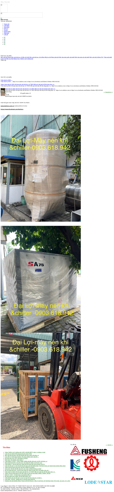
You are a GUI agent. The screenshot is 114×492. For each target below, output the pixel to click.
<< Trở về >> (109, 445)
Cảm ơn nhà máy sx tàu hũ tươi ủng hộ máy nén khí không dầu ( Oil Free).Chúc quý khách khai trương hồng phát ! (35, 466)
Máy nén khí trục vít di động (36, 57)
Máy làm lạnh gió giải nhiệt (82, 57)
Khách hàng (7, 31)
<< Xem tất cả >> (108, 92)
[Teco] (77, 484)
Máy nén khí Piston (6, 57)
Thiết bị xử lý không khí (26, 58)
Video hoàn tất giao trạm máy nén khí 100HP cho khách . (20, 467)
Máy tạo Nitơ (9, 58)
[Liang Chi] (91, 471)
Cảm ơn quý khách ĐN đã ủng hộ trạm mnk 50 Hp (18, 454)
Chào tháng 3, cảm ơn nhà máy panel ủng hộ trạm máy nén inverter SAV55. (25, 464)
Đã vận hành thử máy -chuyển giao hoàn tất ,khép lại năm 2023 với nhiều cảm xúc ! (27, 470)
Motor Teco (17, 58)
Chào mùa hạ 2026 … (6, 80)
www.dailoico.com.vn (7, 106)
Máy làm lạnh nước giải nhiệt (67, 57)
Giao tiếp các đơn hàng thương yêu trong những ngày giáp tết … (22, 457)
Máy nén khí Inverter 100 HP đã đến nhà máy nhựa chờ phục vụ (22, 455)
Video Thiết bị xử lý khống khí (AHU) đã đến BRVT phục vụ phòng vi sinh (25, 452)
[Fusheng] (88, 455)
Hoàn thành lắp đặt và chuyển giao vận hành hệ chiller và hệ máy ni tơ (23, 463)
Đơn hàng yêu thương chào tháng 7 (14, 460)
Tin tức (6, 30)
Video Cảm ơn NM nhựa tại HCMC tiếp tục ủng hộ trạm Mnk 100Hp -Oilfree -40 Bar (27, 473)
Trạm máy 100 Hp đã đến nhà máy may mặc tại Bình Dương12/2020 (23, 469)
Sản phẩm (6, 27)
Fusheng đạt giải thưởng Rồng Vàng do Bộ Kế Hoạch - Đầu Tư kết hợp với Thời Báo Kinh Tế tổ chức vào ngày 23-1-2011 (37, 481)
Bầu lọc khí (48, 57)
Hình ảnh (6, 33)
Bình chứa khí (55, 57)
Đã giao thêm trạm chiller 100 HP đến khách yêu (18, 476)
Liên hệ (6, 34)
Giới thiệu (6, 25)
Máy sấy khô (25, 57)
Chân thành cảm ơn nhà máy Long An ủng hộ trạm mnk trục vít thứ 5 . (23, 478)
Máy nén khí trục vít (16, 57)
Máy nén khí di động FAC (97, 57)
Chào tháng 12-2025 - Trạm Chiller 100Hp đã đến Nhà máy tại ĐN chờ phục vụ (26, 461)
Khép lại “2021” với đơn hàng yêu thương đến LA (18, 475)
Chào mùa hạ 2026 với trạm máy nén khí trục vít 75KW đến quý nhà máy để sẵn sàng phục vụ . (30, 88)
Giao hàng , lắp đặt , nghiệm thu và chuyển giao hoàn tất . (20, 479)
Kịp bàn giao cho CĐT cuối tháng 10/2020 (16, 458)
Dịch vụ (6, 28)
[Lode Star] (98, 484)
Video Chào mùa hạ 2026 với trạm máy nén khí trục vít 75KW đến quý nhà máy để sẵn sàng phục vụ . (28, 84)
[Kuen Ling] (75, 471)
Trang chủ (6, 24)
